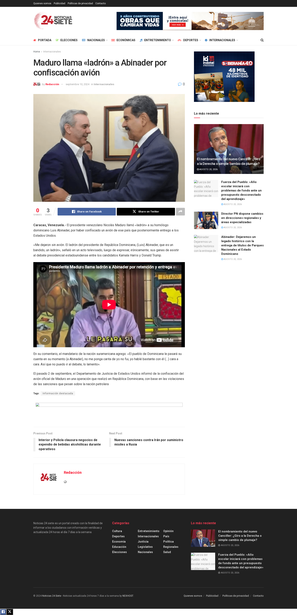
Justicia (143, 541)
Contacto (100, 3)
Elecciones (69, 40)
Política (168, 541)
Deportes (190, 40)
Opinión (168, 531)
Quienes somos (42, 3)
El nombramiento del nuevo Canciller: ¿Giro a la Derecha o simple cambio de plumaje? (240, 536)
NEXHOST (127, 595)
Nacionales (96, 40)
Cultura (117, 531)
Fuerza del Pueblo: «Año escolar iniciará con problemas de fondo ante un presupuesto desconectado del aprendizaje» (241, 190)
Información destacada (58, 393)
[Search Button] (262, 40)
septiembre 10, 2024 (77, 84)
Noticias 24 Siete (51, 595)
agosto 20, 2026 (208, 169)
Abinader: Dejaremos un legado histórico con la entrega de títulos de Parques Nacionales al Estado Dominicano (242, 245)
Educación (119, 546)
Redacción (52, 84)
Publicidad (59, 3)
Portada (44, 40)
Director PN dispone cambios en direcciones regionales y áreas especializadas (242, 218)
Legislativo (145, 546)
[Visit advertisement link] (190, 21)
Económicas (126, 40)
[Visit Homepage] (53, 21)
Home (36, 51)
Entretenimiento (157, 40)
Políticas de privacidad (80, 3)
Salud (167, 552)
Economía (119, 541)
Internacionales (222, 40)
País (166, 536)
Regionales (170, 546)
